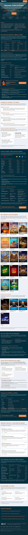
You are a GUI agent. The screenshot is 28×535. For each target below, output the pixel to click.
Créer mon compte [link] (22, 415)
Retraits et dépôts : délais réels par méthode (7, 25)
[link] (5, 229)
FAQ (19, 526)
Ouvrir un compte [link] (22, 207)
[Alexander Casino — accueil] (4, 1)
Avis (13, 526)
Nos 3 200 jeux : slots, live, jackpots (19, 25)
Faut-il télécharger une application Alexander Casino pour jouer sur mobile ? (13, 518)
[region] (14, 471)
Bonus (1, 526)
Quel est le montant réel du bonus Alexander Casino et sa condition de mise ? (13, 516)
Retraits (7, 526)
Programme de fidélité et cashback (6, 27)
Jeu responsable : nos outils (18, 29)
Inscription (4, 526)
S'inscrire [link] (25, 1)
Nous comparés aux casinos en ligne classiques (7, 29)
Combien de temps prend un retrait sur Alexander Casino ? (10, 513)
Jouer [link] (14, 13)
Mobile (11, 526)
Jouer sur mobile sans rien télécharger (6, 26)
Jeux (9, 526)
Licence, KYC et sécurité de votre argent (20, 26)
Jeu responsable (17, 526)
